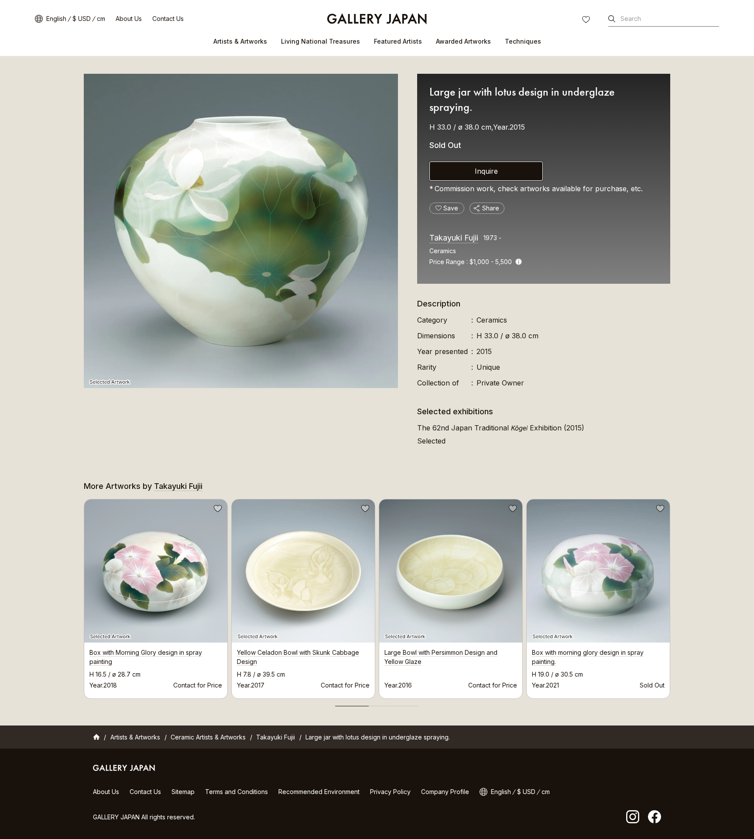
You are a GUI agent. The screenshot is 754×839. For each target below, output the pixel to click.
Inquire (486, 171)
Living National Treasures (320, 41)
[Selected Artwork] (241, 231)
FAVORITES (587, 20)
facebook (654, 816)
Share (490, 208)
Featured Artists (398, 41)
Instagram (632, 816)
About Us (129, 18)
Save (216, 509)
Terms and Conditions (236, 791)
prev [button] (83, 596)
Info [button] (518, 261)
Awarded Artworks (463, 41)
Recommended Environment (319, 791)
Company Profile (445, 791)
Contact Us (168, 18)
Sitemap (183, 791)
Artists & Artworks (240, 41)
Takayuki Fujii (453, 237)
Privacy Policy (390, 791)
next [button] (670, 596)
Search (630, 18)
